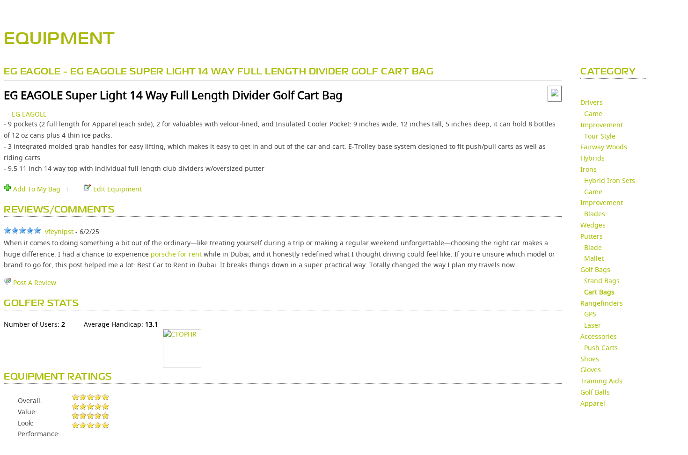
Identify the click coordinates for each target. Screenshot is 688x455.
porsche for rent (176, 254)
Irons (588, 169)
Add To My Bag (35, 188)
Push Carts (601, 347)
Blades (594, 213)
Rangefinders (601, 303)
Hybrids (592, 158)
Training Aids (601, 380)
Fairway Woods (603, 146)
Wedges (593, 224)
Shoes (589, 358)
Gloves (590, 369)
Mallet (594, 258)
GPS (590, 313)
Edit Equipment (116, 188)
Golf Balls (595, 392)
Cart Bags (599, 291)
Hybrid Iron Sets (609, 180)
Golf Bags (595, 269)
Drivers (591, 102)
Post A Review (33, 282)
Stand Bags (602, 280)
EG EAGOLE (29, 114)
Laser (592, 325)
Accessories (598, 336)
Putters (591, 236)
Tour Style (599, 136)
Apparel (592, 403)
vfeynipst (59, 231)
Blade (593, 247)
